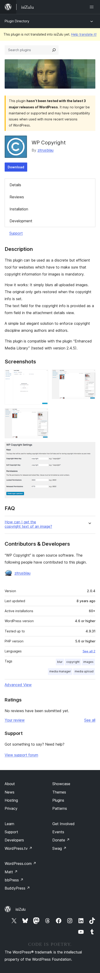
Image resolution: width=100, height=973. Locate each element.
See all (89, 720)
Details (15, 185)
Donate (61, 840)
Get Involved (63, 823)
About (10, 783)
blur (60, 662)
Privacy (11, 808)
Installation (19, 209)
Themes (59, 792)
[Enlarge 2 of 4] (89, 375)
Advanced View (18, 684)
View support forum (21, 755)
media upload (84, 671)
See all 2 (89, 651)
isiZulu (21, 909)
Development (21, 221)
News (9, 792)
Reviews (17, 197)
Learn (9, 823)
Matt (11, 872)
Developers (14, 840)
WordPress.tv (18, 848)
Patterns (59, 808)
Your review (15, 720)
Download (16, 167)
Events (58, 832)
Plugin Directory (17, 21)
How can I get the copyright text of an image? (28, 524)
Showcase (61, 783)
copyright (73, 662)
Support (16, 233)
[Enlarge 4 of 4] (89, 448)
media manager (60, 671)
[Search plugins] (54, 50)
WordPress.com (20, 863)
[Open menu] (92, 7)
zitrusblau (45, 150)
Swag (59, 848)
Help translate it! (84, 34)
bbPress (14, 880)
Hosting (11, 800)
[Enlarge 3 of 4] (42, 414)
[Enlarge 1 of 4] (42, 375)
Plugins (58, 800)
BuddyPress (17, 888)
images (88, 662)
